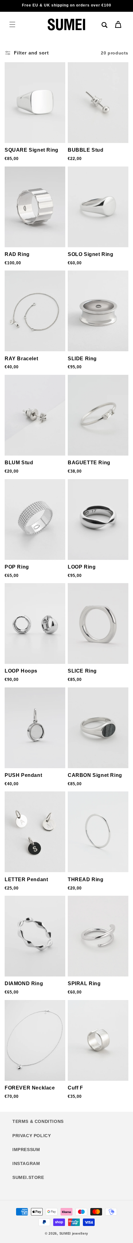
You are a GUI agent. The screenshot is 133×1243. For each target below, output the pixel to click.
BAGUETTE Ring (89, 462)
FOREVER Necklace (30, 1087)
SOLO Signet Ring (91, 254)
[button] (12, 24)
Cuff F (75, 1087)
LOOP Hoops (21, 670)
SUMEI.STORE (28, 1177)
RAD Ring (17, 254)
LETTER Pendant (26, 879)
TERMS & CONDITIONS (38, 1121)
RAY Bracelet (21, 358)
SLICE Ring (82, 670)
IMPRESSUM (26, 1149)
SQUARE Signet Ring (31, 150)
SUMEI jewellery (73, 1233)
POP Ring (17, 567)
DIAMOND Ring (24, 983)
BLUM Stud (19, 462)
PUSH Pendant (23, 775)
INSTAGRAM (26, 1163)
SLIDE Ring (82, 358)
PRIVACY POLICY (31, 1135)
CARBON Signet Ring (95, 775)
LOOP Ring (82, 567)
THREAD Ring (86, 879)
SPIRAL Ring (84, 983)
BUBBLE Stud (86, 150)
